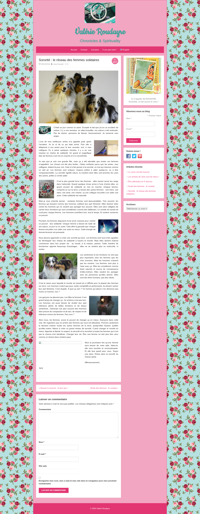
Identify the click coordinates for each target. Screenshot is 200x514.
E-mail (42, 454)
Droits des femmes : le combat (141, 186)
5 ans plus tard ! (109, 50)
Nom (41, 442)
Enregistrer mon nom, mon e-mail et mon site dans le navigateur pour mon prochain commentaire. (78, 482)
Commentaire (45, 409)
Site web (43, 466)
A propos (95, 50)
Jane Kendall (58, 64)
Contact (84, 50)
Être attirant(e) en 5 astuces (140, 181)
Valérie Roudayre (100, 32)
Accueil (74, 50)
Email (129, 129)
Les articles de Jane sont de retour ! (143, 177)
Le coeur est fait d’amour (139, 172)
